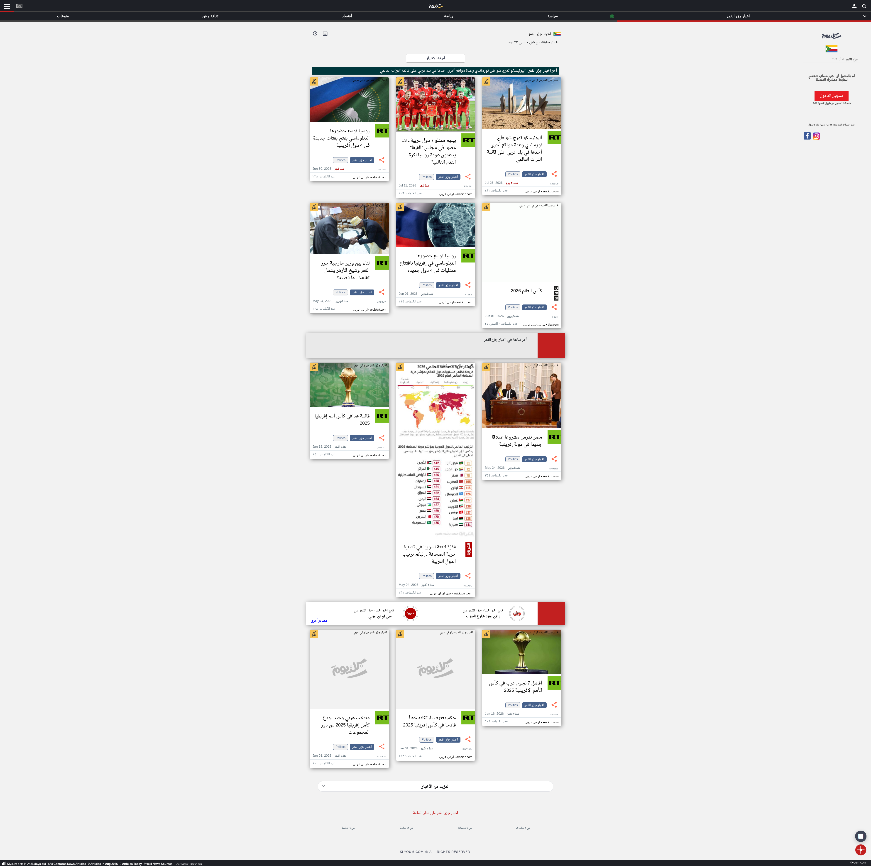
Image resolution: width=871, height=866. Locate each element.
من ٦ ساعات (465, 828)
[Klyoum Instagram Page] (816, 138)
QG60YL (381, 448)
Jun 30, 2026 (328, 169)
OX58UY (381, 302)
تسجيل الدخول (831, 96)
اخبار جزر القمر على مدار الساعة (435, 813)
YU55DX (381, 757)
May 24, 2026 (330, 301)
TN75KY (467, 295)
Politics (513, 174)
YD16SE (553, 715)
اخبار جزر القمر (534, 174)
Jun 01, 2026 (502, 316)
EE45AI (468, 186)
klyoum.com (858, 863)
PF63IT (554, 317)
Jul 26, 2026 (501, 183)
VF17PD (467, 586)
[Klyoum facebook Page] (807, 138)
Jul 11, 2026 (414, 186)
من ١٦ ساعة (348, 828)
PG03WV (467, 749)
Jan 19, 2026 (329, 447)
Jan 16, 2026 (502, 714)
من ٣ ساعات (523, 828)
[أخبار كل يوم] (435, 7)
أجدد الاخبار (435, 58)
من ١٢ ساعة (406, 828)
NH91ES (553, 469)
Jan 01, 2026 (416, 749)
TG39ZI (382, 170)
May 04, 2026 (416, 585)
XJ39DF (554, 184)
